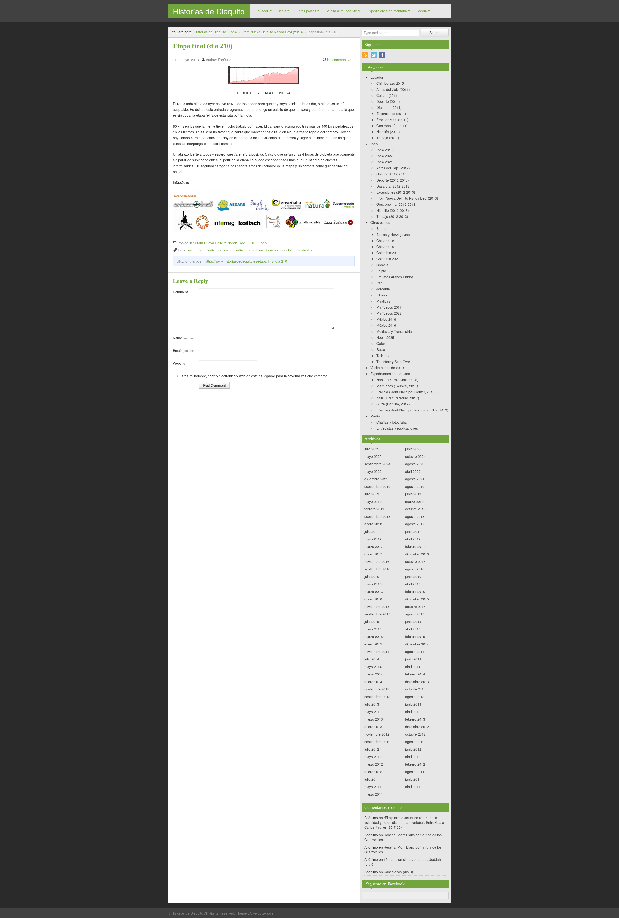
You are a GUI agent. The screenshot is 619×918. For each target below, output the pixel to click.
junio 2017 (413, 531)
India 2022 (384, 155)
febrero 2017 (415, 546)
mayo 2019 (373, 501)
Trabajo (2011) (387, 137)
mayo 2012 (373, 756)
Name (184, 337)
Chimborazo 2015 (390, 83)
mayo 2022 (373, 471)
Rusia (380, 349)
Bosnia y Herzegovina (393, 234)
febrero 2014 (415, 674)
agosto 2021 (414, 479)
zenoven (268, 913)
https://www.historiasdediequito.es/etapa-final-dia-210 (246, 261)
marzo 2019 (414, 501)
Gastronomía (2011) (392, 125)
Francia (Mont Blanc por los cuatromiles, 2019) (412, 410)
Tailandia (383, 355)
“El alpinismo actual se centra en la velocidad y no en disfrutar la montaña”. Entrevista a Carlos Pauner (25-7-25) (404, 822)
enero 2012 (373, 771)
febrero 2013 (415, 719)
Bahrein (382, 228)
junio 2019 (413, 494)
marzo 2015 (373, 636)
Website (179, 363)
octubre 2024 (415, 456)
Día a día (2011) (389, 107)
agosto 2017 (414, 524)
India (282, 10)
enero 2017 (373, 554)
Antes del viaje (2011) (393, 89)
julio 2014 (371, 659)
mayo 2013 (373, 711)
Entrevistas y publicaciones (397, 428)
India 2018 (384, 149)
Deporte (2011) (388, 101)
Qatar (380, 343)
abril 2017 (412, 539)
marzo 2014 (373, 674)
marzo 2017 (373, 546)
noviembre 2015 (376, 606)
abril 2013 (412, 711)
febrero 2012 (415, 764)
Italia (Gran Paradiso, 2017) (397, 397)
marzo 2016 (373, 591)
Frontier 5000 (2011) (392, 119)
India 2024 (384, 161)
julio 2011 (371, 779)
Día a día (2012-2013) (393, 186)
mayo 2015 (373, 629)
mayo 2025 (373, 456)
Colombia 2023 (388, 258)
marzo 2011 (373, 794)
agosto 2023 (414, 464)
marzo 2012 (373, 764)
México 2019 (386, 325)
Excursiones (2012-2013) (395, 192)
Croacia (382, 264)
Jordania (383, 289)
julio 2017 (371, 531)
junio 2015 (413, 621)
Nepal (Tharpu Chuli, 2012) (397, 379)
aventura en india (201, 250)
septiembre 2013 (377, 696)
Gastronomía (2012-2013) (396, 204)
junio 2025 (413, 449)
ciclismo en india (230, 250)
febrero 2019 (374, 509)
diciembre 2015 (417, 599)
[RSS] (365, 55)
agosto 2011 (414, 771)
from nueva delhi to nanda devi (289, 250)
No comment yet (339, 59)
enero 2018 (373, 524)
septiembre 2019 (377, 486)
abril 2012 (412, 756)
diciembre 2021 (376, 479)
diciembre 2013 (417, 681)
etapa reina (254, 250)
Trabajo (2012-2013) (392, 216)
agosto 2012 (414, 741)
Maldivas (383, 301)
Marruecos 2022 (389, 313)
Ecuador (262, 10)
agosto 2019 (414, 486)
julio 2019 (371, 494)
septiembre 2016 (377, 569)
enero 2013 (373, 726)
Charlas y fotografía (391, 422)
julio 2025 (371, 449)
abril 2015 (412, 629)
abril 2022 (412, 471)
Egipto (381, 270)
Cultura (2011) (387, 95)
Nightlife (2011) (388, 131)
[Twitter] (374, 55)
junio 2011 (413, 779)
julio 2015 (371, 621)
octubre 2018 (415, 509)
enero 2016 (373, 599)
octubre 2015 (415, 606)
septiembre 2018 (377, 516)
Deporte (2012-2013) (392, 180)
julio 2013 (371, 704)
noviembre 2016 (376, 561)
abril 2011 (412, 786)
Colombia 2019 (388, 252)
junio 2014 (413, 659)
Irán (379, 283)
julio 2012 (371, 749)
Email (184, 350)
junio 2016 (413, 576)
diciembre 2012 (417, 726)
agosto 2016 (414, 569)
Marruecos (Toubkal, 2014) (397, 385)
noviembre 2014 (376, 651)
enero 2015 (373, 644)
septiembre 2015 (377, 614)
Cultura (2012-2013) (392, 174)
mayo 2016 (373, 584)
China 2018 (385, 240)
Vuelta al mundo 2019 (343, 10)
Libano (381, 295)
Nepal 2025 (385, 337)
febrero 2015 (415, 636)
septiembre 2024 (377, 464)
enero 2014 (373, 681)
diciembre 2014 (417, 644)
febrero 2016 (415, 591)
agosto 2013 (414, 696)
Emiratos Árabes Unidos (394, 276)
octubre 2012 (415, 734)
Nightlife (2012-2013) (392, 210)
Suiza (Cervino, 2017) (393, 404)
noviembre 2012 (376, 734)
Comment (180, 291)
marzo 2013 (373, 719)
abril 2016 (412, 584)
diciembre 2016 (417, 554)
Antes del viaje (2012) (393, 168)
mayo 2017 (373, 539)
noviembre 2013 (376, 689)
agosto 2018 (414, 516)
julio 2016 (371, 576)
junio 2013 (413, 704)
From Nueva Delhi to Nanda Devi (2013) (272, 32)
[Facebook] (382, 55)
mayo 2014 (373, 666)
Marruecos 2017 (389, 307)
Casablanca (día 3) (398, 871)
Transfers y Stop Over (393, 361)
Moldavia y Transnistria (394, 331)
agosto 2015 (414, 614)
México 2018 (386, 319)
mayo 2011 (373, 786)
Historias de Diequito (209, 10)
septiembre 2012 (377, 741)
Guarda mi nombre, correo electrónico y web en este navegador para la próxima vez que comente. (252, 375)
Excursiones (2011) (391, 113)
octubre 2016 (415, 561)
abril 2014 (412, 666)
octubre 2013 (415, 689)
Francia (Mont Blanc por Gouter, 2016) (406, 391)
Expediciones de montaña (387, 10)
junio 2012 (413, 749)
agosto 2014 (414, 651)
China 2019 (385, 246)
